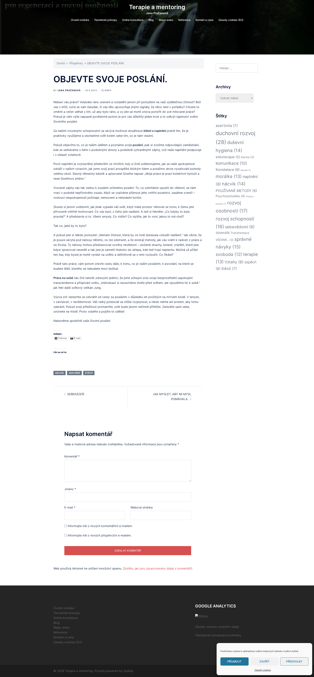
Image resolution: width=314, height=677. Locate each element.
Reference (184, 19)
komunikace (231, 163)
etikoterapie (228, 157)
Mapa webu (166, 19)
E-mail (69, 507)
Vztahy (234, 262)
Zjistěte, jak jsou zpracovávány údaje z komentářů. (158, 568)
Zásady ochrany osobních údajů (217, 627)
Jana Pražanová (69, 90)
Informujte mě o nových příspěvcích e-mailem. (99, 535)
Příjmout (234, 661)
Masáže (246, 170)
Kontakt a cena (204, 19)
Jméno (70, 489)
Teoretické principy (105, 19)
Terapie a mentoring (157, 7)
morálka (229, 176)
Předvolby (294, 661)
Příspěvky (76, 63)
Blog (151, 19)
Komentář (72, 456)
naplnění (74, 373)
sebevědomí (240, 226)
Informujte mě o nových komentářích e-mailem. (100, 526)
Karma (247, 157)
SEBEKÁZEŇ (75, 394)
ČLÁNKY (106, 90)
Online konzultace (132, 19)
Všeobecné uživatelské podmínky (218, 635)
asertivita (227, 125)
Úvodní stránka (80, 19)
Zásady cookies (263, 670)
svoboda (229, 254)
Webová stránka (141, 507)
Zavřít (264, 661)
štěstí (89, 373)
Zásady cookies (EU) (230, 19)
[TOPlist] (201, 616)
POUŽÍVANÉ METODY (236, 190)
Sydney (128, 671)
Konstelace (228, 169)
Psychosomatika (230, 196)
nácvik (59, 373)
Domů (61, 63)
